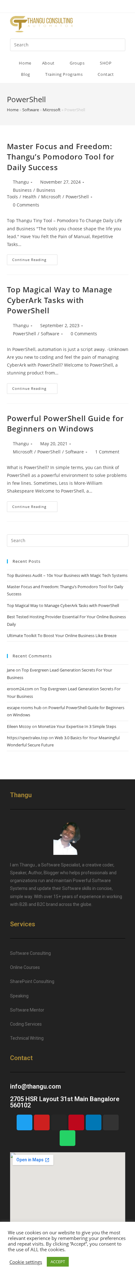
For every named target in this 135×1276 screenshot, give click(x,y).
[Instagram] (59, 1122)
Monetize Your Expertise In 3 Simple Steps (77, 726)
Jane (11, 670)
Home (25, 63)
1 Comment (107, 452)
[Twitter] (24, 1122)
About (49, 63)
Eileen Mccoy (19, 726)
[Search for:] (67, 44)
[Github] (111, 1122)
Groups (78, 63)
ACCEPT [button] (58, 1261)
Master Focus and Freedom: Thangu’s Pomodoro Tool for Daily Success (61, 156)
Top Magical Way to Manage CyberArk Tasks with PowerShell (59, 300)
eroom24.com (20, 689)
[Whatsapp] (67, 1138)
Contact (106, 74)
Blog (26, 74)
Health (29, 197)
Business (22, 190)
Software (30, 109)
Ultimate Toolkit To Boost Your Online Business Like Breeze (61, 635)
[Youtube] (42, 1122)
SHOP (106, 63)
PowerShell (77, 197)
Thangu (21, 182)
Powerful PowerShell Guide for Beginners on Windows (65, 423)
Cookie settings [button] (25, 1262)
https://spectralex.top (27, 737)
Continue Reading (29, 259)
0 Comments (26, 205)
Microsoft (52, 109)
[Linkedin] (93, 1122)
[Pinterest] (76, 1122)
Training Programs (64, 74)
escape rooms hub (24, 707)
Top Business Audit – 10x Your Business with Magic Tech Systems (67, 575)
